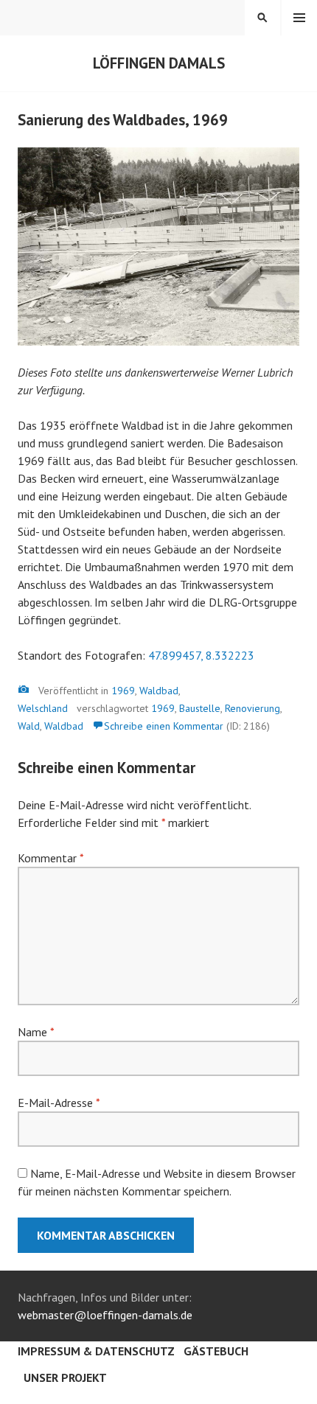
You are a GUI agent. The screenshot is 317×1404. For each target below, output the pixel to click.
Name (36, 1031)
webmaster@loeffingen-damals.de (105, 1314)
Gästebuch (216, 1351)
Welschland (43, 708)
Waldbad (158, 690)
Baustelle (199, 708)
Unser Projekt (65, 1377)
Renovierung (252, 708)
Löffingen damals (159, 63)
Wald (29, 726)
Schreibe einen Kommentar (163, 726)
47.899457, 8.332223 (201, 655)
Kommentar (50, 858)
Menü (299, 17)
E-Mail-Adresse (59, 1102)
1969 (123, 690)
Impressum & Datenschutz (96, 1351)
